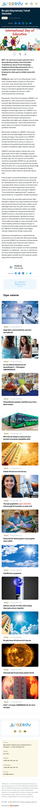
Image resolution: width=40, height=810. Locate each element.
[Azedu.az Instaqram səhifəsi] (20, 731)
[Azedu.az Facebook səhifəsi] (15, 731)
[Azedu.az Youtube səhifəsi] (25, 731)
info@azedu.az (8, 774)
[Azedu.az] (12, 3)
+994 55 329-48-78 (10, 760)
